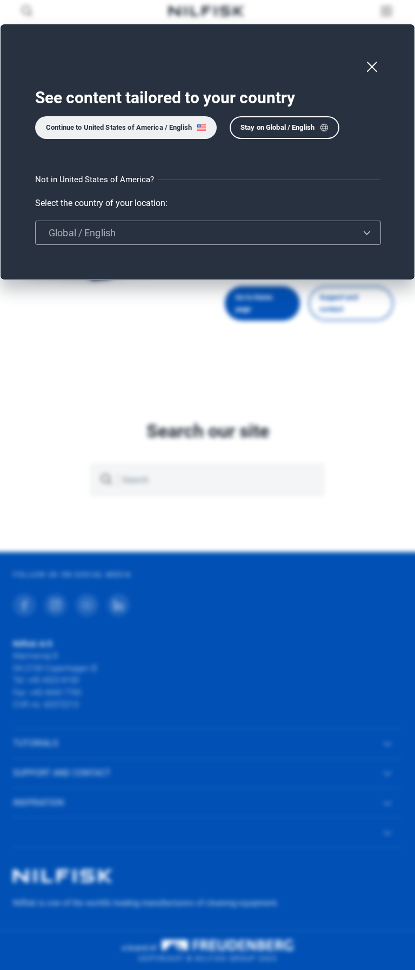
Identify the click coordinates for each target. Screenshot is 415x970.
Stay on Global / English (277, 127)
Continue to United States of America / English (119, 127)
